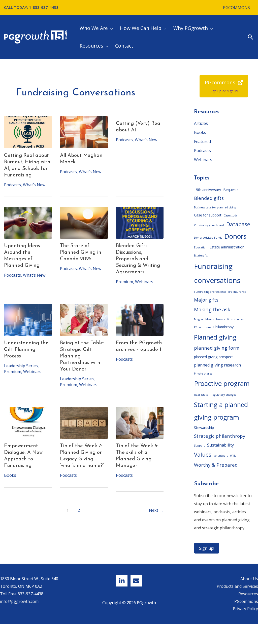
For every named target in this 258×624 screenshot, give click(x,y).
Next (156, 510)
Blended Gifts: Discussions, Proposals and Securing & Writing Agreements (138, 259)
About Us (249, 578)
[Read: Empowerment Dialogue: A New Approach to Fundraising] (28, 423)
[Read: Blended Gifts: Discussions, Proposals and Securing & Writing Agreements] (140, 223)
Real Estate (201, 394)
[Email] (136, 580)
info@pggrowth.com (19, 601)
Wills (233, 455)
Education (200, 247)
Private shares (203, 373)
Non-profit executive (230, 319)
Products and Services (237, 586)
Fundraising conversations (217, 273)
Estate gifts (201, 255)
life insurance (237, 291)
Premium (124, 281)
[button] (110, 28)
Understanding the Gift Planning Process (26, 350)
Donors (235, 236)
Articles (201, 123)
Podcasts (12, 185)
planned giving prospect (213, 356)
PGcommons (202, 327)
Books (10, 475)
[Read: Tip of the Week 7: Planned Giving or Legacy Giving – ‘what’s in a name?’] (84, 423)
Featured (202, 141)
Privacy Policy (245, 608)
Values (202, 454)
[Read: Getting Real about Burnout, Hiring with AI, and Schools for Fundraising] (28, 132)
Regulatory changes (223, 394)
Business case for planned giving (215, 207)
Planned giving (215, 337)
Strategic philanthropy (219, 436)
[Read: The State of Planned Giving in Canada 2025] (84, 223)
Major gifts (206, 300)
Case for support (207, 215)
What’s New (34, 185)
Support (199, 445)
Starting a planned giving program (221, 410)
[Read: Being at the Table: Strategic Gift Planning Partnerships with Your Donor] (84, 320)
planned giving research (217, 365)
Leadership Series (21, 366)
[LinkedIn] (121, 580)
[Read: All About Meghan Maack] (84, 132)
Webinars (144, 281)
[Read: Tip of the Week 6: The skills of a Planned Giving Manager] (140, 423)
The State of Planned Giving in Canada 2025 (80, 252)
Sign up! (206, 548)
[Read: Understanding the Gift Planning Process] (28, 320)
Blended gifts (209, 198)
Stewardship (204, 427)
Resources (248, 594)
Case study (230, 215)
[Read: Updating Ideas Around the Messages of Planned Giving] (28, 223)
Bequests (231, 189)
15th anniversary (207, 189)
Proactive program (222, 383)
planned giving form (216, 348)
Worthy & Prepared (216, 465)
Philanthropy (223, 326)
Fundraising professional (210, 291)
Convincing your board (209, 225)
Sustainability (220, 445)
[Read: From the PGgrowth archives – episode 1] (140, 320)
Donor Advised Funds (208, 237)
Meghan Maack (204, 319)
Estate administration (227, 247)
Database (238, 224)
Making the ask (212, 309)
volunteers (221, 455)
